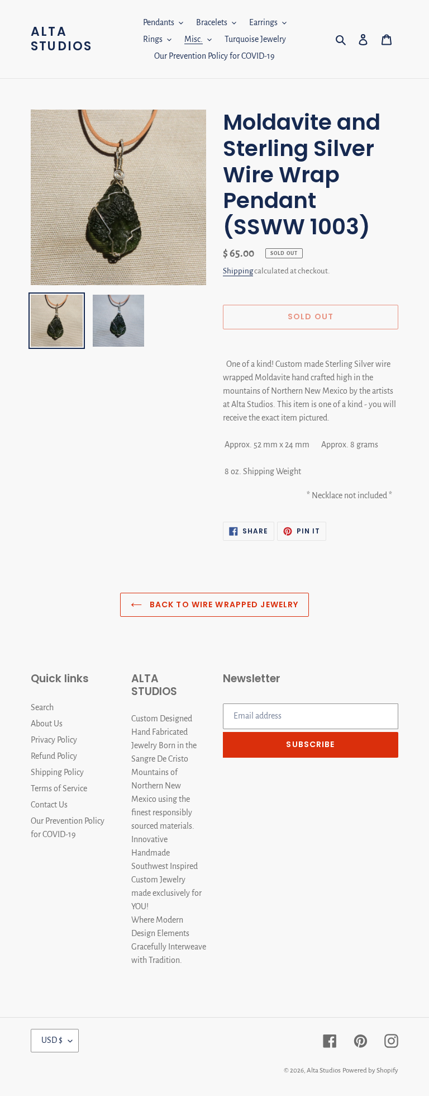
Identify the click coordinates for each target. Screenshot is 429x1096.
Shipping (238, 271)
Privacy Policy (54, 739)
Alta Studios (61, 39)
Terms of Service (59, 788)
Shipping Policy (57, 772)
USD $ (52, 1040)
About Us (47, 723)
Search (42, 707)
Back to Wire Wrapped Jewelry (222, 604)
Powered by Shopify (370, 1070)
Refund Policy (54, 756)
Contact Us (49, 804)
